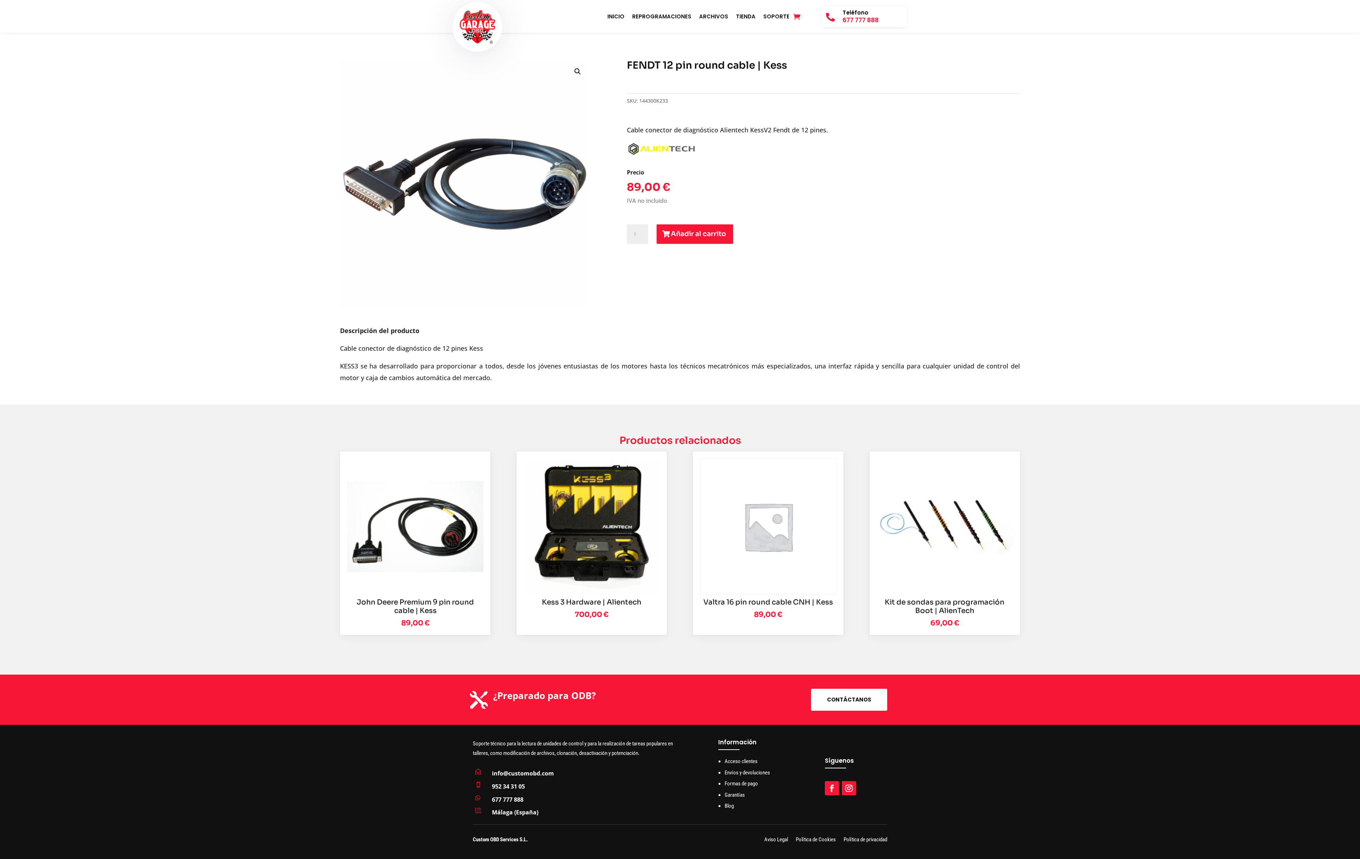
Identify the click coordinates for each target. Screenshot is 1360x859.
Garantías (735, 795)
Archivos (713, 17)
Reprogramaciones (661, 17)
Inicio (615, 17)
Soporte (776, 17)
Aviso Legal (776, 840)
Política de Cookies (816, 840)
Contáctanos (849, 699)
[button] (577, 71)
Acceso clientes (741, 761)
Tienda (745, 17)
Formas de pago (741, 783)
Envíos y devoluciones (747, 772)
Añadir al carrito (698, 234)
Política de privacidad (865, 840)
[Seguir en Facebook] (832, 788)
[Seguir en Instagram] (849, 788)
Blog (729, 806)
